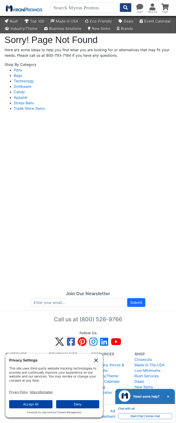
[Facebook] (71, 343)
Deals (128, 21)
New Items (101, 28)
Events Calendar (105, 381)
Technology (24, 81)
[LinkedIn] (104, 343)
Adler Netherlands (107, 416)
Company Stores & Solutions (107, 368)
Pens (18, 70)
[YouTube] (116, 343)
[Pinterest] (82, 343)
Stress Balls (24, 103)
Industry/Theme (24, 28)
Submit (136, 302)
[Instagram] (93, 343)
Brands (127, 28)
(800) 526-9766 (101, 319)
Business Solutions (65, 28)
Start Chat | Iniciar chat (145, 416)
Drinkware (22, 86)
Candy (19, 92)
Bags (18, 75)
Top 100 (37, 21)
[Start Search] (125, 7)
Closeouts (143, 359)
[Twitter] (60, 343)
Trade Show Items (29, 108)
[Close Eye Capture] (168, 396)
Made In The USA (150, 365)
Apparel (20, 97)
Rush (14, 21)
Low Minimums (147, 370)
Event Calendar (157, 21)
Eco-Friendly (101, 21)
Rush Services (147, 376)
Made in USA (67, 21)
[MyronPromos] (24, 8)
